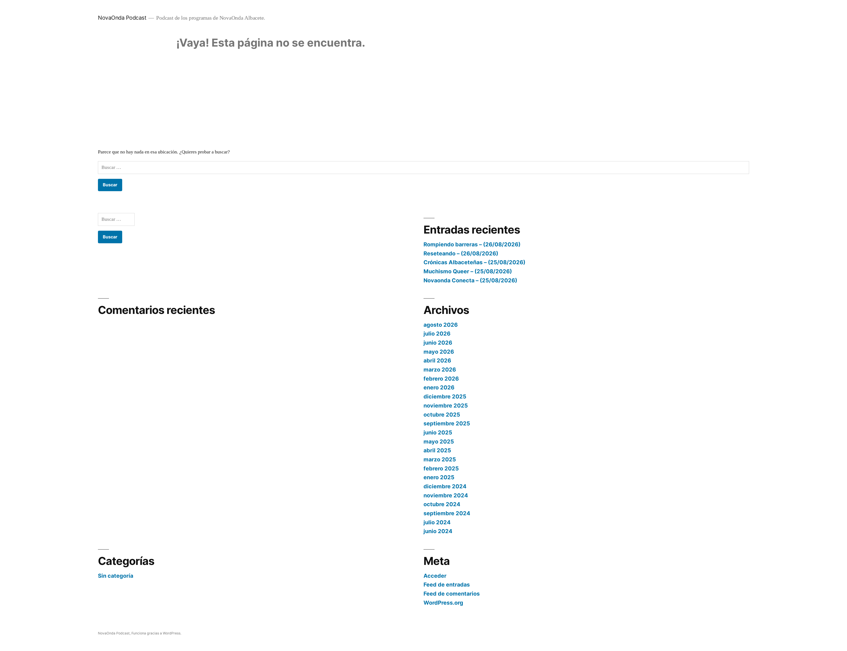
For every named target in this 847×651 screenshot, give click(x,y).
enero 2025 (439, 477)
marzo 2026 (440, 369)
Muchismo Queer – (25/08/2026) (468, 271)
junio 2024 (438, 531)
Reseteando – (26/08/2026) (461, 253)
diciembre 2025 (445, 396)
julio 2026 (437, 333)
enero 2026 (439, 387)
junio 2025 (438, 432)
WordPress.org (443, 602)
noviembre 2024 (446, 495)
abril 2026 (437, 360)
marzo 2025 (440, 459)
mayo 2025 (439, 441)
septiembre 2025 (447, 423)
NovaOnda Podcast (122, 17)
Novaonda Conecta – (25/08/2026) (470, 280)
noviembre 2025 (446, 405)
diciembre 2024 (445, 486)
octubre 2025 (442, 414)
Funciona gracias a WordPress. (156, 633)
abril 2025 (437, 450)
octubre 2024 (442, 504)
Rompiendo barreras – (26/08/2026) (472, 244)
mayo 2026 (439, 351)
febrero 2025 (441, 468)
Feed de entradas (447, 584)
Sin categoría (115, 575)
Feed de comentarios (452, 593)
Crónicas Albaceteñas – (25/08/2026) (474, 262)
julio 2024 (437, 522)
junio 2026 (438, 342)
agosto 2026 (441, 324)
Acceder (435, 575)
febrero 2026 (441, 378)
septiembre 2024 (447, 513)
